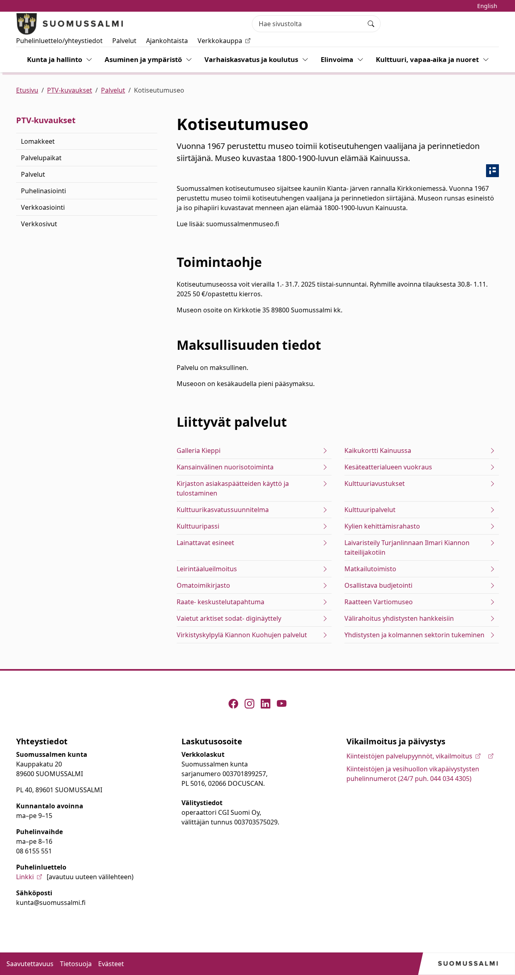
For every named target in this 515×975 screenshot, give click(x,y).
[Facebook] (233, 703)
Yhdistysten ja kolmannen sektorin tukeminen (414, 634)
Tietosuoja (76, 963)
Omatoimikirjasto (203, 585)
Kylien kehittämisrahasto (382, 526)
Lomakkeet (38, 141)
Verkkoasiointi (43, 207)
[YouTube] (281, 703)
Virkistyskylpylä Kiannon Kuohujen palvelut (242, 634)
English (487, 6)
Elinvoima (337, 59)
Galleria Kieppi (198, 450)
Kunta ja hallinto (54, 59)
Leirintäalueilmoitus (207, 568)
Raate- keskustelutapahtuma (220, 601)
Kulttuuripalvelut (370, 509)
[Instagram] (249, 703)
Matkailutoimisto (370, 568)
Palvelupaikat (41, 157)
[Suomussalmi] (70, 24)
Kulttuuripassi (198, 526)
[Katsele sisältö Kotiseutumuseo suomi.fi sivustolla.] (492, 170)
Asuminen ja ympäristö (143, 59)
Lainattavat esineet (205, 542)
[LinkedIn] (265, 703)
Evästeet (111, 963)
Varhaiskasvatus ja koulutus (251, 59)
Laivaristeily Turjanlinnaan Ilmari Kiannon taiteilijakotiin (407, 547)
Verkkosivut (39, 223)
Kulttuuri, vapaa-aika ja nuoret (427, 59)
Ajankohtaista (167, 40)
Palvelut (124, 40)
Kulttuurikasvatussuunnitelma (223, 509)
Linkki (25, 876)
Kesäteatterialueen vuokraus (388, 467)
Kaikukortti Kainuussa (377, 450)
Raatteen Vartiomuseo (378, 601)
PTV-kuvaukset (69, 90)
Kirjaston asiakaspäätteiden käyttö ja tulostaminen (233, 488)
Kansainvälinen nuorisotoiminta (225, 467)
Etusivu (27, 90)
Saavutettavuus (30, 963)
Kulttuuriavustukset (374, 483)
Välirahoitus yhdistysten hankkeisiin (399, 618)
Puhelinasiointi (43, 190)
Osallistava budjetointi (378, 585)
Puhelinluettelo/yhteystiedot (59, 40)
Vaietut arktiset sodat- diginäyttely (229, 618)
